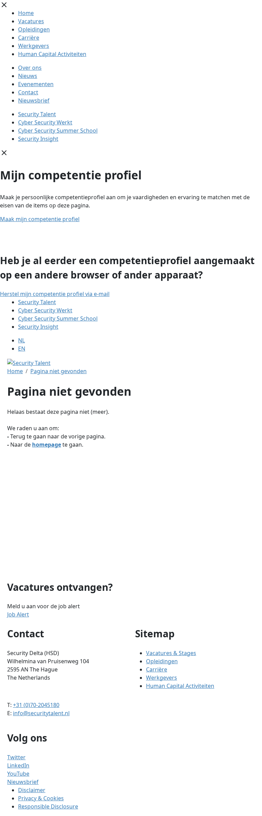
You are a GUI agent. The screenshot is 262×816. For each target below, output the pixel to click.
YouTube (18, 773)
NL (21, 340)
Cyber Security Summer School (58, 130)
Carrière (28, 37)
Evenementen (36, 84)
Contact (28, 92)
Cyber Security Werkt (45, 122)
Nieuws (27, 76)
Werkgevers (33, 46)
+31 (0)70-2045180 (36, 705)
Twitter (16, 757)
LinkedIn (18, 765)
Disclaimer (31, 790)
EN (21, 348)
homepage (46, 444)
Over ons (30, 67)
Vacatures (31, 21)
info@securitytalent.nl (41, 713)
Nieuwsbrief (33, 100)
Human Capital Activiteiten (52, 54)
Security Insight (38, 138)
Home (26, 13)
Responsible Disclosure (48, 806)
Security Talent (37, 114)
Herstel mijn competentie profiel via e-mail (55, 294)
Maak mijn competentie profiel (39, 219)
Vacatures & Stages (171, 653)
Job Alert (18, 614)
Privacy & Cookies (41, 798)
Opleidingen (34, 29)
